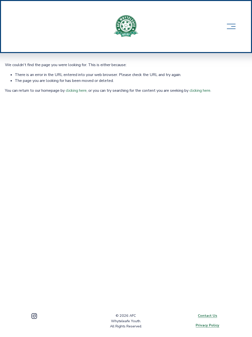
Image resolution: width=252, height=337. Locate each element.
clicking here (76, 90)
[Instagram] (34, 316)
